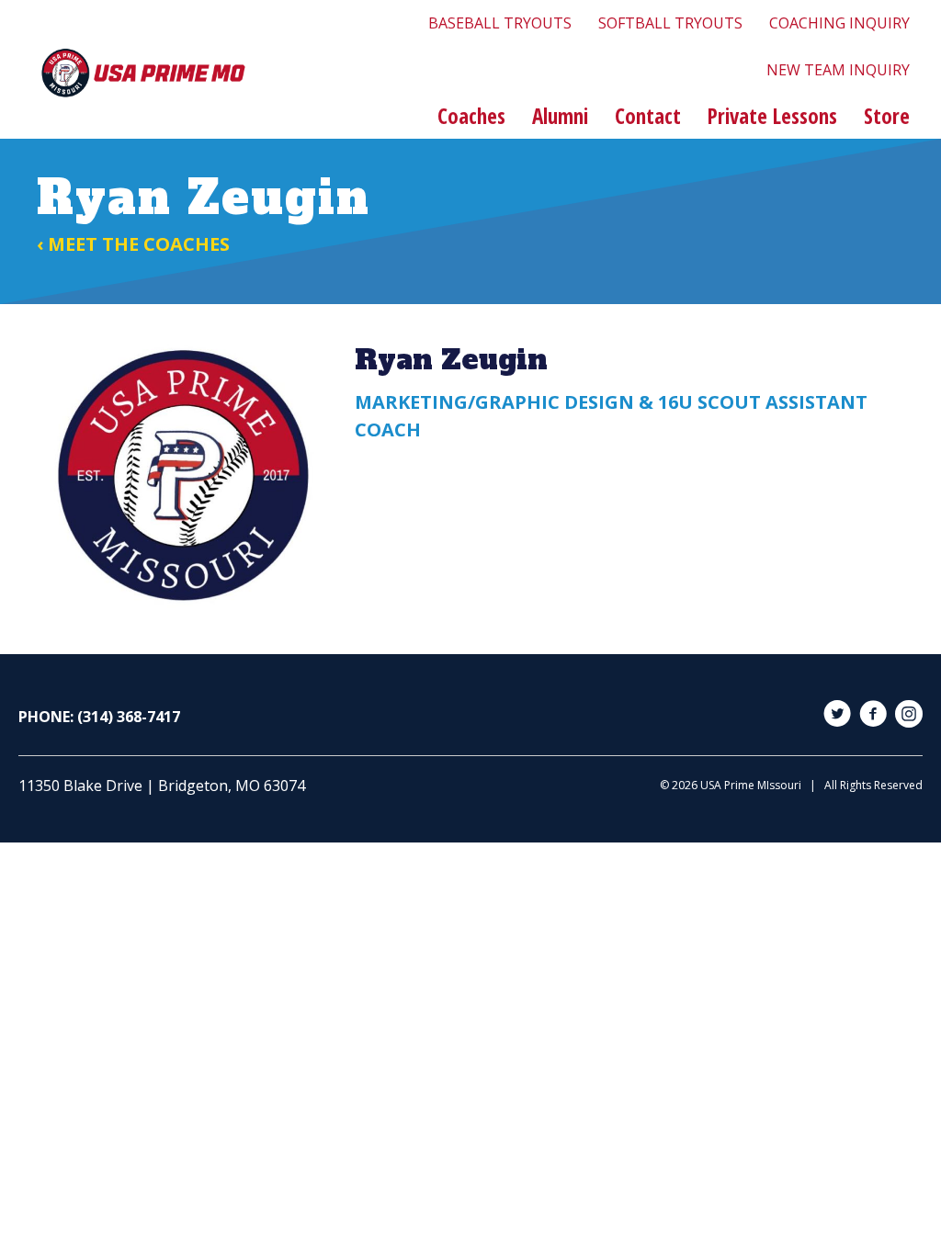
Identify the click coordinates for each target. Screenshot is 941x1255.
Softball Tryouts (670, 23)
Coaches (471, 115)
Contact (648, 115)
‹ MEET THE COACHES (133, 244)
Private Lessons (772, 115)
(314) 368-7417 (128, 717)
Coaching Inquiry (839, 23)
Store (887, 115)
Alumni (560, 115)
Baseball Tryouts (500, 23)
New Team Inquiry (838, 70)
